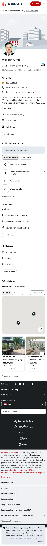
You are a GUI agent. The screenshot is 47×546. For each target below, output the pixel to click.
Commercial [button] (19, 286)
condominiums (12, 470)
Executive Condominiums (10, 473)
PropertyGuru (7, 483)
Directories (5, 488)
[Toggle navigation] (44, 3)
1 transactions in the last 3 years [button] (20, 92)
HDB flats (31, 470)
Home (4, 11)
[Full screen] (40, 329)
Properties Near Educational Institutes (17, 515)
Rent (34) (17, 293)
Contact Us (6, 394)
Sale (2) (6, 293)
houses (23, 473)
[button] (40, 103)
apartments (23, 470)
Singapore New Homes (10, 504)
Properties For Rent (9, 499)
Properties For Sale (9, 493)
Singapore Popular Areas (11, 521)
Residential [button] (7, 286)
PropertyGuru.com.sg (9, 453)
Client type (26, 157)
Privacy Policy (34, 533)
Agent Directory (16, 11)
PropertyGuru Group (9, 389)
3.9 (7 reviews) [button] (12, 82)
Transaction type (10, 157)
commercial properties (37, 473)
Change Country (8, 400)
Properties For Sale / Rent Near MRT (16, 510)
